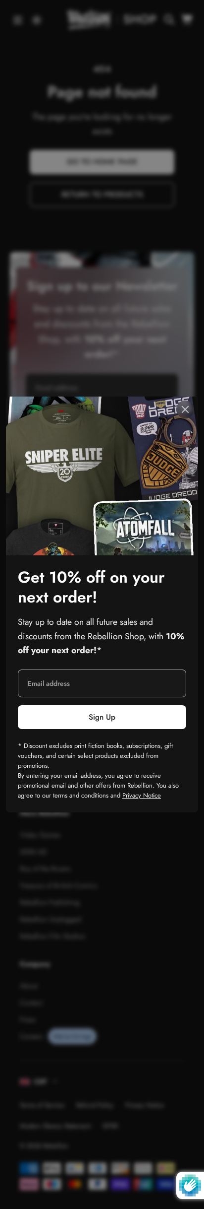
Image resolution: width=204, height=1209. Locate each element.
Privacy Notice (141, 795)
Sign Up (102, 717)
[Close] (185, 409)
